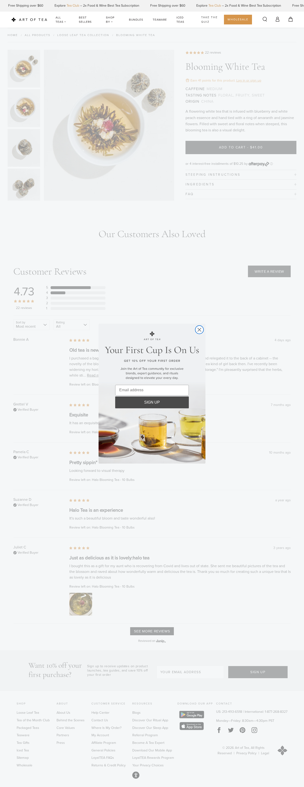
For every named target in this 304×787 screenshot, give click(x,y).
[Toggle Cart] (291, 19)
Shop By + (110, 19)
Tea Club (62, 5)
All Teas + (61, 19)
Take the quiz (209, 19)
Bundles (136, 20)
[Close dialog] (199, 330)
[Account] (277, 19)
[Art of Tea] (29, 19)
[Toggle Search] (265, 19)
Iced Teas (180, 19)
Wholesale (238, 19)
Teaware (160, 20)
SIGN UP (152, 402)
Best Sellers (85, 19)
